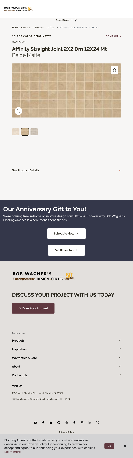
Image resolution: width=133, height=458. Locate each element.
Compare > (113, 36)
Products (40, 27)
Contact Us (19, 375)
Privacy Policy (66, 432)
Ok (109, 446)
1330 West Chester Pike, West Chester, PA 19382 (37, 393)
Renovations (18, 333)
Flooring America (21, 27)
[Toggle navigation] (126, 9)
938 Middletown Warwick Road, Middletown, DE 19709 (41, 399)
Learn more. (12, 451)
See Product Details (25, 170)
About (16, 366)
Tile (52, 27)
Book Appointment (35, 308)
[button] (64, 20)
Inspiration (19, 349)
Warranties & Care (24, 358)
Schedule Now (64, 233)
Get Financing (64, 250)
